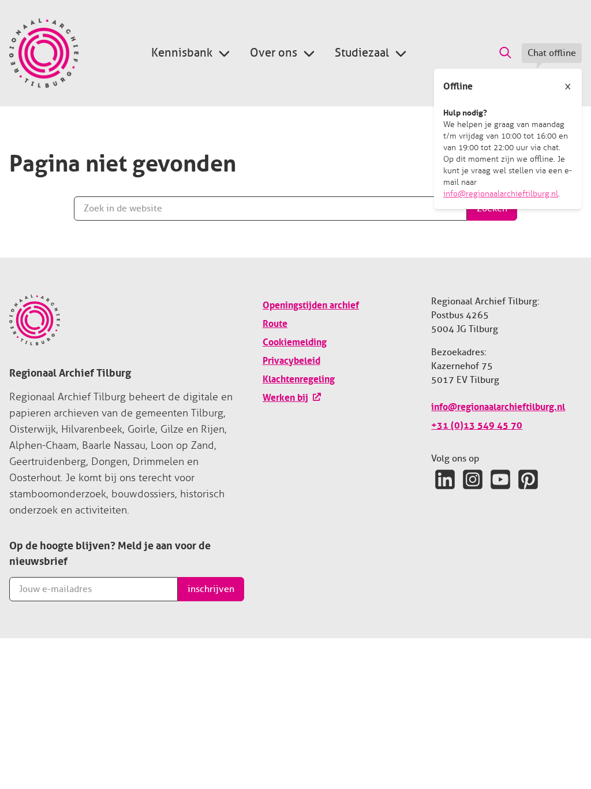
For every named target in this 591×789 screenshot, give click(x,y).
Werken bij (285, 396)
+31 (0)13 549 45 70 (476, 423)
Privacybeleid (291, 359)
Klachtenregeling (299, 377)
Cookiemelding (295, 340)
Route (275, 322)
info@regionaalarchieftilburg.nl (500, 194)
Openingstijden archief (311, 303)
